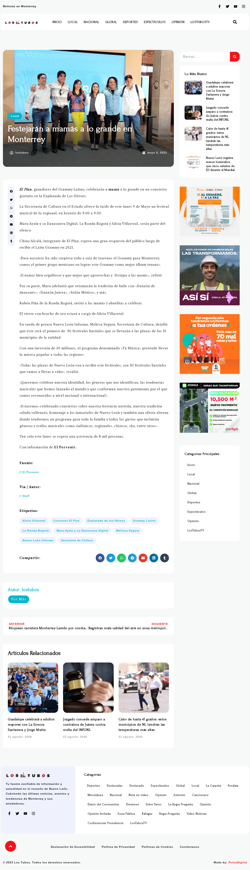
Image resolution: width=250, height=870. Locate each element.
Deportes (130, 22)
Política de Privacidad (118, 846)
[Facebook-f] (219, 6)
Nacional (91, 22)
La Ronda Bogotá (35, 530)
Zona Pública (126, 813)
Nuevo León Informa (37, 540)
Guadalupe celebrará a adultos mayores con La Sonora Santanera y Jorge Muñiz (31, 724)
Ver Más (18, 599)
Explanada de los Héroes (106, 520)
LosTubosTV (200, 22)
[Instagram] (243, 6)
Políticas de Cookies (157, 846)
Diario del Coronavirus (103, 804)
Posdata (233, 785)
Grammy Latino (144, 520)
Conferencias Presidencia (105, 823)
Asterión (179, 795)
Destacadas (115, 785)
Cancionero (200, 795)
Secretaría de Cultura (77, 540)
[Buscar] (235, 57)
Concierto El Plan (66, 520)
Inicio (57, 22)
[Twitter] (227, 6)
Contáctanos (189, 846)
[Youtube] (235, 6)
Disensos (132, 804)
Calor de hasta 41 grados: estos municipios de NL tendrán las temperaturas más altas (143, 724)
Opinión (178, 22)
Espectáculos (155, 22)
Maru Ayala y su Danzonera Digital (82, 530)
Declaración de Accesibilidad (73, 846)
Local (73, 22)
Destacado (136, 785)
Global (111, 22)
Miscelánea (95, 795)
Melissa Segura (127, 530)
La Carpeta (213, 785)
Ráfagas (147, 813)
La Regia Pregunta (180, 804)
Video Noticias (197, 813)
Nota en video (138, 795)
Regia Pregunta (169, 813)
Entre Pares (154, 804)
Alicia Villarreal (34, 520)
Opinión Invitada (99, 813)
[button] (235, 22)
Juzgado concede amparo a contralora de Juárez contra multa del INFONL (84, 724)
